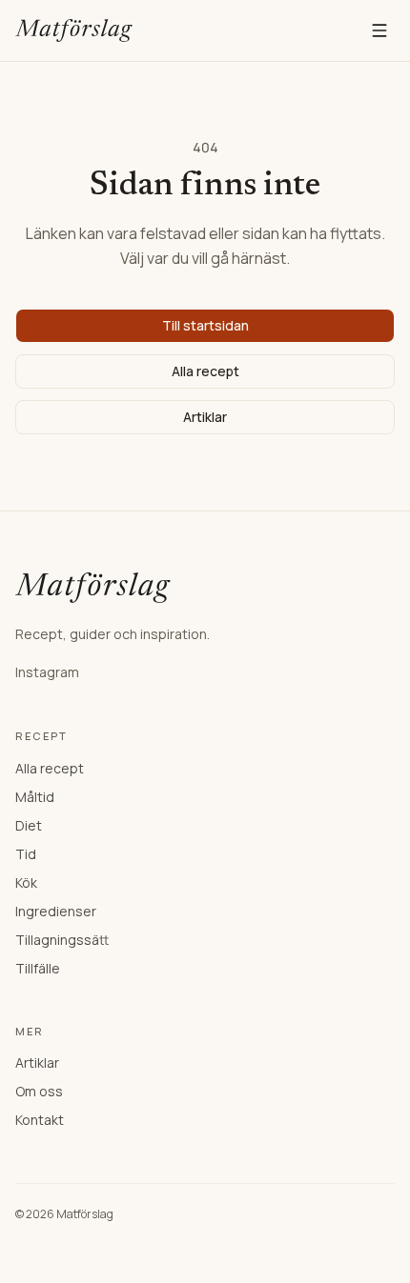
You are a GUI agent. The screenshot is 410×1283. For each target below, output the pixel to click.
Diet (28, 825)
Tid (25, 854)
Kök (26, 882)
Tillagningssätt (62, 940)
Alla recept (205, 371)
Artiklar (205, 417)
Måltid (34, 797)
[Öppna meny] (379, 30)
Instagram (47, 672)
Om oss (39, 1091)
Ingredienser (55, 911)
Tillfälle (37, 968)
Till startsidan (205, 325)
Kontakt (39, 1120)
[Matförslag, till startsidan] (74, 30)
